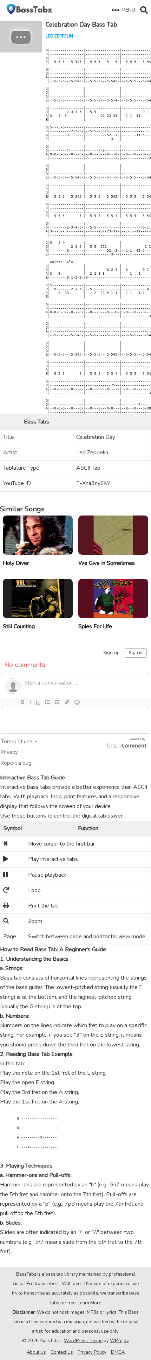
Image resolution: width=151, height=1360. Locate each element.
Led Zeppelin (59, 36)
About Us (36, 1352)
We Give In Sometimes (106, 563)
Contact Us (62, 1352)
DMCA (118, 1352)
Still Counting (19, 626)
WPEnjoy (119, 1341)
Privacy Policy (92, 1352)
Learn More (89, 1303)
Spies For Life (95, 626)
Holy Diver (16, 563)
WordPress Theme (83, 1341)
